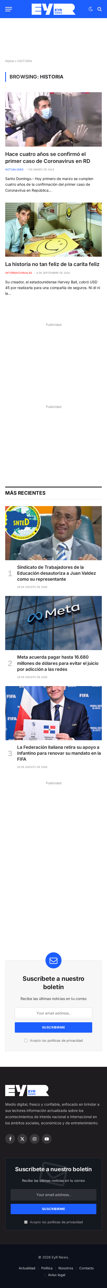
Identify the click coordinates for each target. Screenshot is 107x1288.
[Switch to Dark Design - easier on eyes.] (90, 9)
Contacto (86, 1268)
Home (9, 61)
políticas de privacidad (65, 1040)
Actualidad (27, 1268)
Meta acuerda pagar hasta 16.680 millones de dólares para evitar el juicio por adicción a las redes (57, 663)
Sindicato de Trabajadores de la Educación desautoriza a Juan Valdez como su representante (56, 573)
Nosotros (65, 1268)
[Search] (99, 9)
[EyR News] (54, 9)
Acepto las (56, 1040)
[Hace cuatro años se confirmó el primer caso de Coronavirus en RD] (53, 119)
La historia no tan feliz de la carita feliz (52, 264)
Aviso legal (56, 1275)
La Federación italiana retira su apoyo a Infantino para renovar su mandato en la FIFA (59, 753)
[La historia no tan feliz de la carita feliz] (53, 230)
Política (46, 1268)
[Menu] (8, 9)
